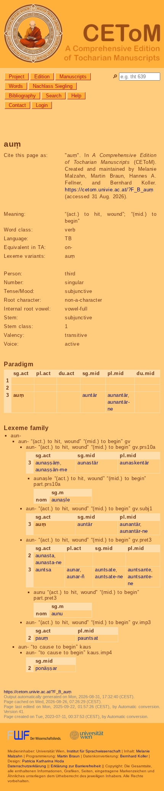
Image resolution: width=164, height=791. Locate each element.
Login (42, 105)
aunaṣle (60, 500)
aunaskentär (134, 463)
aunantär (118, 395)
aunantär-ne (134, 531)
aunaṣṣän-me (51, 469)
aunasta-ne (48, 562)
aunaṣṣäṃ (47, 463)
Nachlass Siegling (52, 86)
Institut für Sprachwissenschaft (94, 751)
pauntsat (88, 638)
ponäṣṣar (46, 668)
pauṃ (41, 638)
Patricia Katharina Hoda (43, 761)
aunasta (45, 555)
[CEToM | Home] (82, 34)
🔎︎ (115, 76)
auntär (89, 395)
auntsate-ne (109, 576)
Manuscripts (73, 76)
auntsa (43, 570)
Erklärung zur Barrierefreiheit (76, 766)
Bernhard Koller (134, 756)
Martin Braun (68, 756)
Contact (17, 105)
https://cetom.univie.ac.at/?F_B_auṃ (109, 189)
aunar (73, 570)
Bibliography (22, 96)
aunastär (87, 463)
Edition (42, 76)
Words (16, 86)
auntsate (105, 570)
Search (53, 96)
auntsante (139, 570)
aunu (57, 613)
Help (76, 96)
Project (16, 76)
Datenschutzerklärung (27, 766)
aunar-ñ (76, 576)
